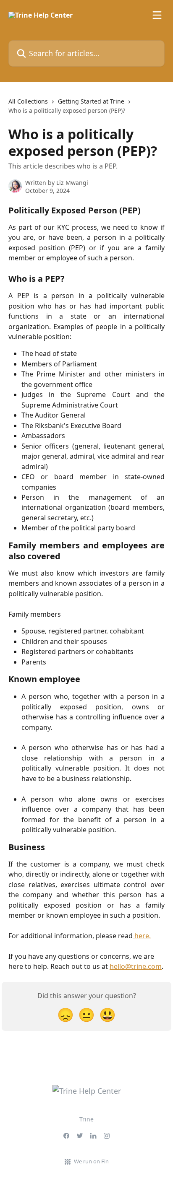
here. (142, 935)
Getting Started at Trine (91, 101)
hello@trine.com (136, 966)
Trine (86, 1119)
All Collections (28, 101)
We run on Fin (91, 1161)
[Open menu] (157, 15)
